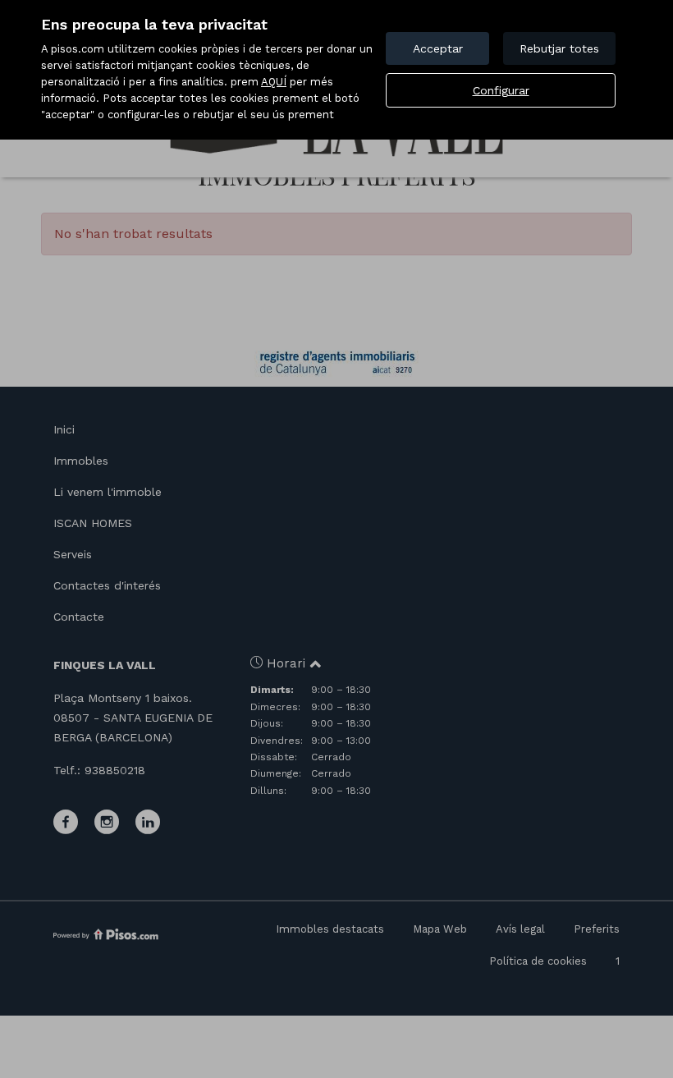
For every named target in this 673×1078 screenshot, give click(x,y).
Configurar (501, 90)
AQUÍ (273, 82)
